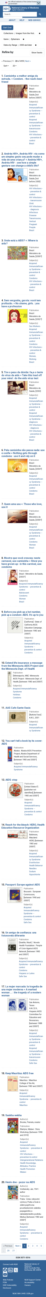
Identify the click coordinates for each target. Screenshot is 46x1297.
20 (15, 66)
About (12, 20)
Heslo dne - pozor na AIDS (20, 1182)
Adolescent (24, 593)
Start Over (7, 27)
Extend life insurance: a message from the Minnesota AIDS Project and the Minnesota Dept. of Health (22, 665)
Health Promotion (27, 1169)
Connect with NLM (10, 1264)
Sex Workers (34, 326)
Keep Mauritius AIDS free (19, 1073)
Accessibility (29, 1282)
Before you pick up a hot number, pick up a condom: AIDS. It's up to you (22, 613)
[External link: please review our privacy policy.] (5, 1270)
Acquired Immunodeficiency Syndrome (36, 727)
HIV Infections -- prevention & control (36, 137)
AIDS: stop (11, 779)
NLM (14, 1294)
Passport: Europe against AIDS (22, 884)
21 (14, 1250)
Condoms (33, 131)
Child (31, 203)
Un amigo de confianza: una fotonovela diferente (18, 934)
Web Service (34, 20)
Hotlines (16, 694)
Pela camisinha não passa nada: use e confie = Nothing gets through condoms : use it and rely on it (23, 453)
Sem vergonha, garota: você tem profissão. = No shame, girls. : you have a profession (21, 303)
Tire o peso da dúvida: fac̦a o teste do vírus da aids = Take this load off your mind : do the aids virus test (22, 375)
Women (32, 545)
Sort (5, 66)
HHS (23, 1294)
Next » (28, 61)
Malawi (23, 1172)
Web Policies (8, 1280)
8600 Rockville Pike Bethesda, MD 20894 (33, 1269)
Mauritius (23, 1105)
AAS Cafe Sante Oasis (18, 707)
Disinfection (34, 862)
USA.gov (30, 1294)
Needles (33, 868)
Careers (28, 1285)
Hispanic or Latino (26, 973)
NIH (19, 1294)
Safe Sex (28, 922)
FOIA (5, 1282)
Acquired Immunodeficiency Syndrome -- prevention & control (36, 110)
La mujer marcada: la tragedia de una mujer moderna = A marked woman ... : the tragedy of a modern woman (21, 991)
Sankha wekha (13, 1115)
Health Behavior (36, 865)
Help (22, 20)
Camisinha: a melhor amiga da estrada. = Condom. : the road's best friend (21, 78)
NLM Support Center (33, 1280)
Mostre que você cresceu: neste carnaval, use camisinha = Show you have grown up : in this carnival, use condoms (21, 562)
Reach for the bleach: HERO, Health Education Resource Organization (23, 826)
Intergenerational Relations (31, 1160)
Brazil (31, 143)
